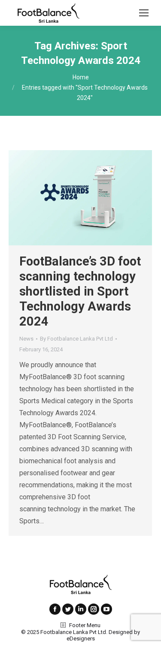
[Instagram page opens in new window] (93, 609)
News (26, 338)
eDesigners (81, 638)
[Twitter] (67, 609)
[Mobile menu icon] (143, 12)
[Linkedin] (80, 609)
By (76, 338)
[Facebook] (55, 609)
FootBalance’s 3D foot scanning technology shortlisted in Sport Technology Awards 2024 (80, 291)
